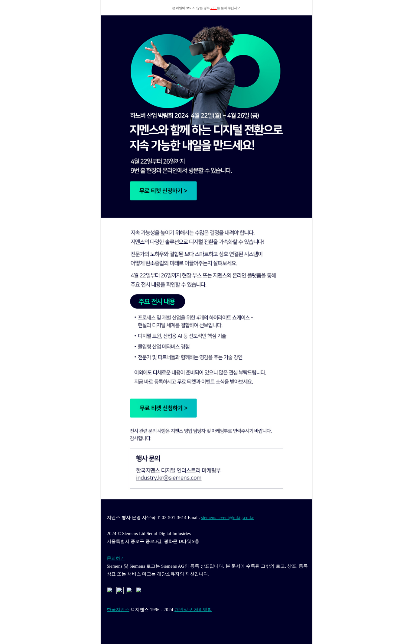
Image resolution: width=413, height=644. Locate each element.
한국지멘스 (118, 609)
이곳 (213, 8)
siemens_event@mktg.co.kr (227, 517)
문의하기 (116, 558)
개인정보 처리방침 (193, 609)
